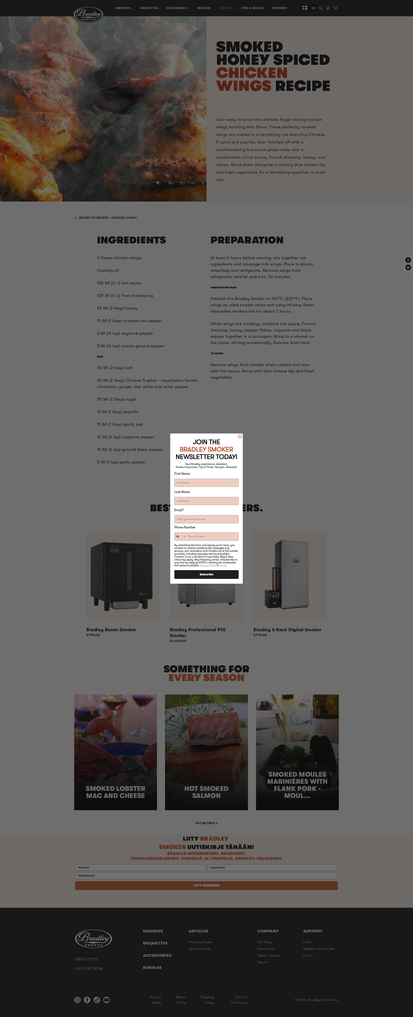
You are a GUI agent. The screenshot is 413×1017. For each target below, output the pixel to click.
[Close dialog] (240, 436)
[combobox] (180, 536)
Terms (222, 565)
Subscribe (206, 574)
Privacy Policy (208, 565)
